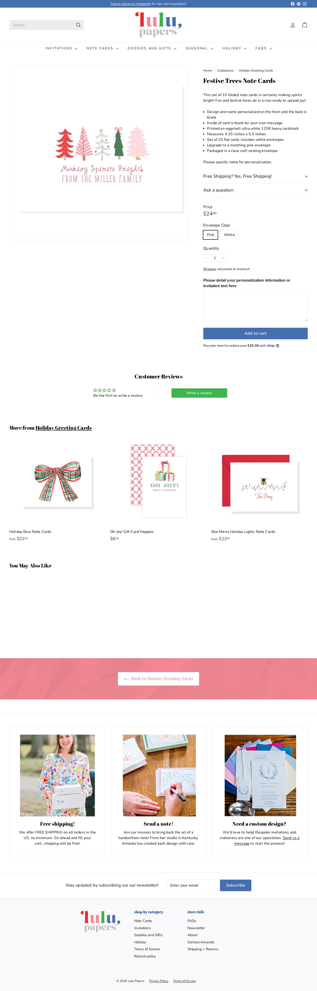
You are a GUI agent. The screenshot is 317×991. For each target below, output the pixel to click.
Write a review (199, 393)
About (192, 935)
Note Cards (101, 48)
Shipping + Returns (203, 949)
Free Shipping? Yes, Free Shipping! (237, 176)
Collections (226, 70)
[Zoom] (100, 153)
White (229, 234)
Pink (210, 234)
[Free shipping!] (57, 775)
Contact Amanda (201, 942)
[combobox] (46, 25)
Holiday (233, 48)
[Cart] (305, 25)
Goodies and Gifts (150, 48)
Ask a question (218, 190)
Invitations (59, 48)
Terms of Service (147, 949)
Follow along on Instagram (130, 4)
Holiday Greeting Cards (256, 70)
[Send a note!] (158, 775)
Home (208, 70)
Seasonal (198, 48)
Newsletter (196, 928)
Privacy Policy (158, 981)
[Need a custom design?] (260, 775)
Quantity (211, 248)
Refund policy (145, 956)
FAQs (262, 48)
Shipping (209, 269)
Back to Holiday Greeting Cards (161, 678)
